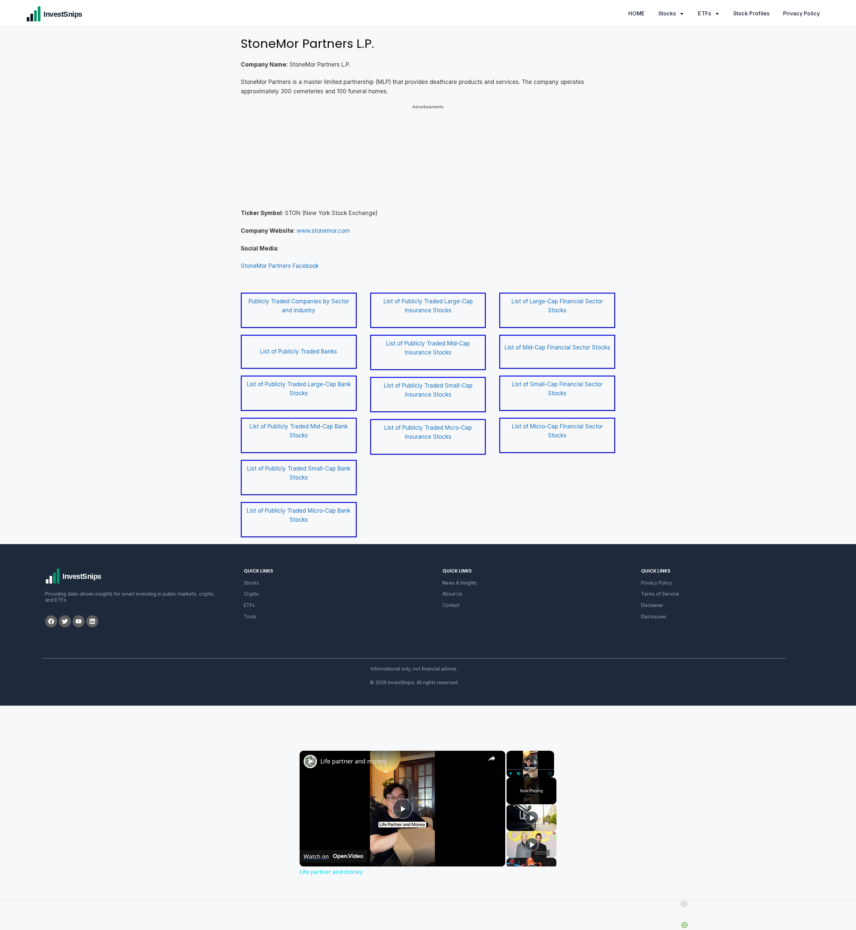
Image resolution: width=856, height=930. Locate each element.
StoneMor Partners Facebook (280, 266)
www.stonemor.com (323, 230)
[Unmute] (519, 773)
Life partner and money (353, 761)
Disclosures (653, 616)
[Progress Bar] (530, 769)
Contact (450, 605)
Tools (250, 616)
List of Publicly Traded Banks (298, 351)
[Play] (511, 773)
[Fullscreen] (550, 773)
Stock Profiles (751, 13)
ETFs (704, 13)
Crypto (251, 594)
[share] (492, 758)
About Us (452, 594)
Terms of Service (660, 594)
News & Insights (459, 583)
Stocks (667, 13)
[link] (310, 761)
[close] (684, 904)
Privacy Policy (801, 13)
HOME (636, 13)
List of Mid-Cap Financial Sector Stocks (557, 347)
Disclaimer (652, 605)
